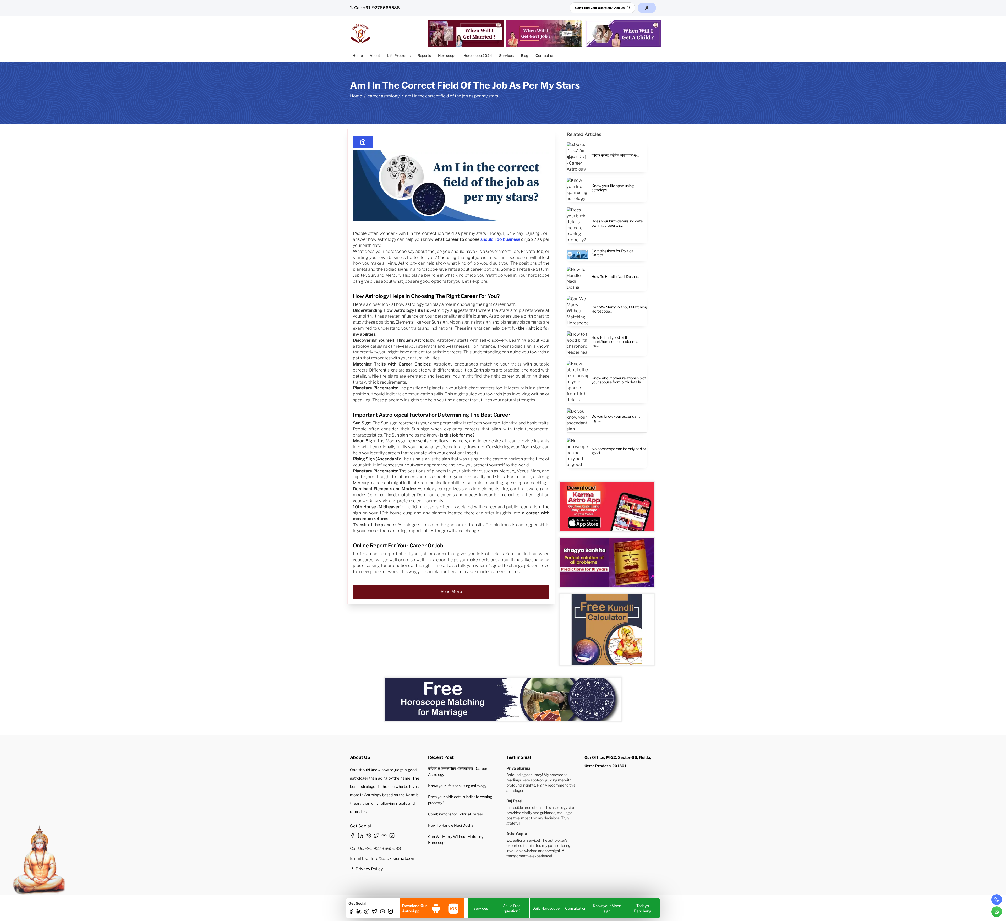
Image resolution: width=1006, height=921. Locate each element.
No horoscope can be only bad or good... (619, 450)
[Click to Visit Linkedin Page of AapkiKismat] (359, 912)
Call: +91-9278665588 (377, 7)
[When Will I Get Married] (467, 33)
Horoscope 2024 (477, 55)
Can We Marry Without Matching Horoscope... (619, 309)
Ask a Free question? (512, 908)
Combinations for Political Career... (613, 253)
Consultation (575, 908)
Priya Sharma (518, 768)
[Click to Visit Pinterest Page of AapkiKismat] (366, 912)
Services (506, 55)
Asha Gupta (516, 833)
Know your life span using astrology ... (613, 187)
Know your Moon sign (607, 908)
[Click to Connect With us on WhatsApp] (996, 911)
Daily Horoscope (546, 908)
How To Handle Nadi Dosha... (615, 276)
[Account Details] (647, 8)
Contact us (544, 55)
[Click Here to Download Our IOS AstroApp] (453, 908)
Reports (424, 55)
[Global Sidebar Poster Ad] (607, 629)
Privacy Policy (369, 868)
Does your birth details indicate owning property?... (617, 223)
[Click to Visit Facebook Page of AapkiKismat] (351, 912)
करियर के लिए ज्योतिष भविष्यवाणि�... (615, 155)
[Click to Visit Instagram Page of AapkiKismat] (390, 912)
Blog (524, 55)
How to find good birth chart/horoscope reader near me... (616, 341)
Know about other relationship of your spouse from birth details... (619, 380)
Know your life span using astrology (457, 785)
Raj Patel (514, 801)
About (375, 55)
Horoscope (447, 55)
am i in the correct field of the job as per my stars (451, 96)
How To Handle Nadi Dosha (450, 825)
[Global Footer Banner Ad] (503, 699)
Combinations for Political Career (455, 814)
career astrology (384, 96)
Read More (451, 591)
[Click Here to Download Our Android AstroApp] (436, 908)
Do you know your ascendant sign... (616, 418)
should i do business (500, 239)
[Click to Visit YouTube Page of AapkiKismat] (382, 912)
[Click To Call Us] (996, 899)
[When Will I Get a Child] (624, 33)
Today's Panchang (642, 908)
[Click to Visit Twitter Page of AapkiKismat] (374, 912)
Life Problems (399, 55)
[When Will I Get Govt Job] (545, 33)
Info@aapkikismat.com (393, 858)
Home (358, 55)
